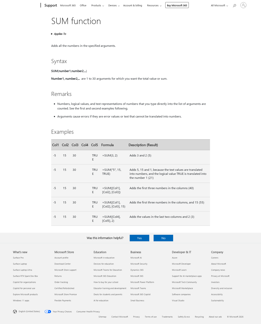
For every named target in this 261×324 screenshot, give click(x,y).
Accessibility (217, 294)
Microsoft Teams (138, 288)
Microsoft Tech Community (184, 282)
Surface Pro (18, 257)
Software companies (181, 294)
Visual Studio (178, 300)
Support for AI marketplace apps (187, 276)
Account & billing (132, 5)
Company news (218, 269)
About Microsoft (218, 263)
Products (96, 5)
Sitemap (102, 316)
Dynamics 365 (136, 269)
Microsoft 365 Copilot (140, 294)
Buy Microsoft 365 (177, 5)
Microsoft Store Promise (65, 294)
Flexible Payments (62, 300)
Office (83, 5)
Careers (214, 257)
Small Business (137, 300)
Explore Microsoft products (25, 294)
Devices (112, 5)
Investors (215, 282)
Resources (153, 5)
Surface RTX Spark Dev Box (25, 276)
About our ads (215, 316)
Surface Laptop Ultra (22, 269)
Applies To (60, 34)
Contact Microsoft (119, 316)
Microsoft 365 (68, 5)
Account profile (61, 257)
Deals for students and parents (108, 294)
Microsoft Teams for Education (108, 269)
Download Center (62, 263)
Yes (139, 238)
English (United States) (29, 311)
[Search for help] (234, 5)
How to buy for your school (106, 282)
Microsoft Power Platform (142, 282)
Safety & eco (184, 316)
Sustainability (217, 300)
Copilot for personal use (24, 288)
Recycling (199, 316)
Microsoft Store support (65, 269)
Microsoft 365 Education (105, 276)
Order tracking (61, 282)
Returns (58, 276)
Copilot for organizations (24, 282)
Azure (174, 257)
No (163, 238)
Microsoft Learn (179, 269)
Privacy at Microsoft (220, 276)
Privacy (136, 316)
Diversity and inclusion (221, 288)
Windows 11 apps (21, 300)
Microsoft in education (104, 257)
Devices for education (104, 263)
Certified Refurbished (64, 288)
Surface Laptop (20, 263)
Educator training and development (110, 288)
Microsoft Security (138, 263)
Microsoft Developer (181, 263)
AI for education (101, 300)
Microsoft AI (136, 257)
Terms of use (151, 316)
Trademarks (167, 316)
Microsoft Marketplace (182, 288)
